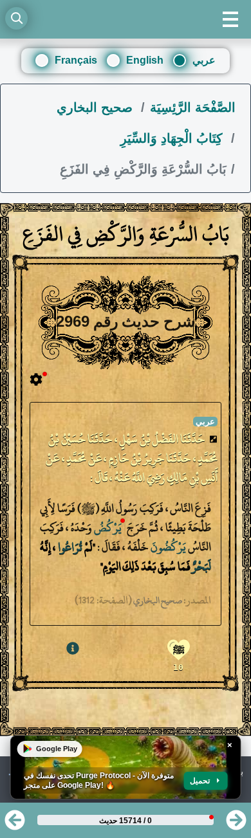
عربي (204, 60)
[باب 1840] (236, 824)
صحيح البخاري (96, 107)
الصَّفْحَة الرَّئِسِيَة (193, 107)
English (144, 60)
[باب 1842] (15, 824)
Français (76, 60)
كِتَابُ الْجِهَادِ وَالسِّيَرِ (173, 138)
